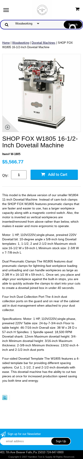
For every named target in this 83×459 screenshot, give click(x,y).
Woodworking (20, 42)
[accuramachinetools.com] (42, 9)
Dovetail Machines (43, 42)
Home (6, 42)
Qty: (5, 175)
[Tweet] (4, 399)
